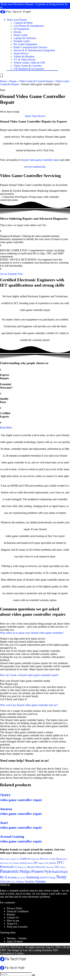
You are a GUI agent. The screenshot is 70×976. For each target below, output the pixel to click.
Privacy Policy (14, 908)
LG (15, 867)
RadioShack (60, 871)
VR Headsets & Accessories (29, 68)
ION (46, 863)
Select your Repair (17, 19)
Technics (20, 881)
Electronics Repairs (23, 4)
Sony (61, 876)
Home (3, 81)
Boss (48, 859)
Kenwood (6, 867)
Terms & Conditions (18, 911)
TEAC (12, 882)
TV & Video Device (25, 59)
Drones (17, 31)
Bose (42, 858)
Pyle (48, 871)
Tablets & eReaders (24, 56)
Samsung (32, 877)
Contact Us (13, 917)
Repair (12, 81)
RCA (3, 877)
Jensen (52, 863)
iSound (25, 159)
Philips (25, 871)
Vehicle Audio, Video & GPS (29, 62)
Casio (53, 858)
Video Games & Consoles (27, 65)
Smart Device (21, 53)
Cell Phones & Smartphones (29, 25)
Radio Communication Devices (30, 47)
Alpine (7, 859)
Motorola (40, 867)
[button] (35, 116)
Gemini (16, 863)
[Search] (33, 974)
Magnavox (22, 867)
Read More (6, 427)
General (23, 863)
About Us (12, 923)
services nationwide (34, 166)
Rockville (21, 878)
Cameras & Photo (23, 22)
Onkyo (63, 867)
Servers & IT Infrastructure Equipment (34, 50)
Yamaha (40, 881)
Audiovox (25, 858)
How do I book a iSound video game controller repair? (29, 675)
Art (17, 859)
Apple (13, 859)
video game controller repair (44, 159)
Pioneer (37, 871)
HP (35, 862)
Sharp (52, 877)
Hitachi (30, 863)
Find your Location (17, 926)
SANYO (44, 877)
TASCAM (5, 881)
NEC (57, 867)
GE (10, 863)
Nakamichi (50, 867)
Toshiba (29, 881)
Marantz (31, 867)
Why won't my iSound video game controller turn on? (29, 705)
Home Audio (21, 35)
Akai (2, 859)
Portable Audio (22, 41)
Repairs (11, 914)
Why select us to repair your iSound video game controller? (32, 632)
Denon (59, 858)
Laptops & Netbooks (25, 38)
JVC (60, 862)
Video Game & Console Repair (36, 81)
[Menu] (1, 75)
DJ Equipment (21, 28)
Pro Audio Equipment (25, 44)
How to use (13, 920)
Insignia (41, 863)
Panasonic (9, 871)
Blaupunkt (35, 859)
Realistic (12, 877)
